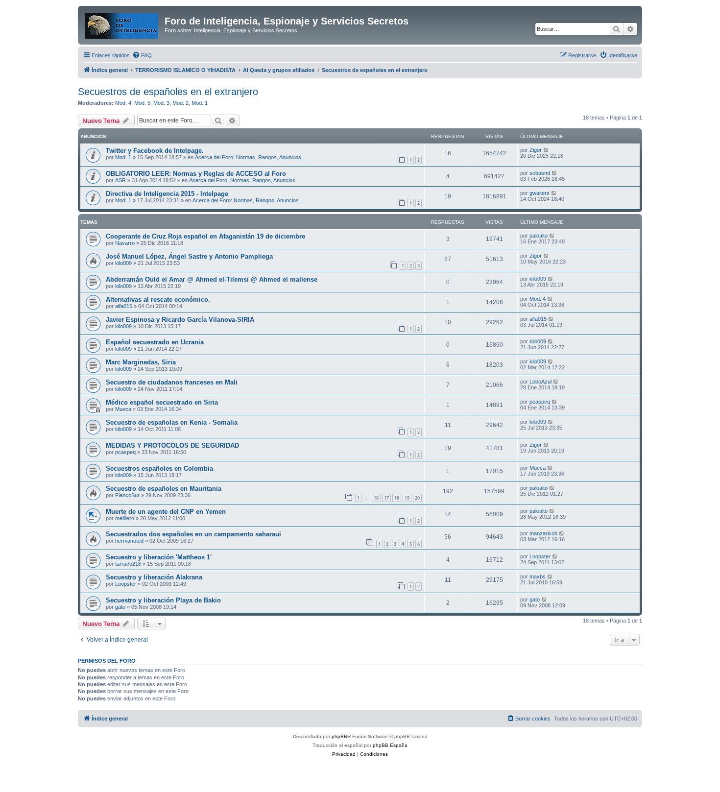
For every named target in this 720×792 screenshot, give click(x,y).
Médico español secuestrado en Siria (162, 402)
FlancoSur (127, 495)
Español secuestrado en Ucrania (155, 342)
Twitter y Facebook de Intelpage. (155, 150)
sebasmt (539, 173)
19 (407, 498)
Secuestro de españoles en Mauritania (163, 488)
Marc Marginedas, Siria (141, 362)
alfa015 (123, 306)
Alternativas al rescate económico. (158, 299)
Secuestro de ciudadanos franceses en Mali (172, 382)
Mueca (123, 409)
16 (376, 498)
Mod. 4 (123, 103)
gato (120, 607)
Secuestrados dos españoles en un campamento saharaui (193, 534)
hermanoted (129, 541)
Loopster (540, 556)
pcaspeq (539, 402)
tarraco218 (128, 564)
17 (386, 498)
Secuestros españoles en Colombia (159, 468)
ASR (120, 180)
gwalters (539, 193)
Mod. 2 (180, 103)
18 (396, 498)
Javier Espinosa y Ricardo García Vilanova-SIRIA (180, 319)
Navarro (125, 243)
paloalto (538, 236)
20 (417, 498)
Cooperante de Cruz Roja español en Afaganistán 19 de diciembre (205, 236)
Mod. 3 (161, 103)
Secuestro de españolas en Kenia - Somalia (172, 422)
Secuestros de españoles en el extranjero (168, 91)
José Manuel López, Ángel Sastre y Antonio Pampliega (189, 256)
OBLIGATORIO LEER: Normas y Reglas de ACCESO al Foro (196, 173)
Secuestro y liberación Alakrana (154, 577)
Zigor (535, 150)
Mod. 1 (200, 103)
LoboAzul (540, 381)
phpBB (339, 736)
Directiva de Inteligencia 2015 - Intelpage (167, 193)
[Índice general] (122, 24)
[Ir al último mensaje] (546, 150)
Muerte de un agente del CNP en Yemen (166, 511)
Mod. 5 (142, 103)
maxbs (537, 576)
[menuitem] (142, 55)
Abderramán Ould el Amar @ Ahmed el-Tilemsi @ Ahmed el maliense (211, 279)
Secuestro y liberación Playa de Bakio (163, 600)
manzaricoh (543, 533)
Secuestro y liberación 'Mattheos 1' (159, 557)
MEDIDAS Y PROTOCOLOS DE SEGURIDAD (172, 445)
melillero (124, 518)
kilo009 (123, 263)
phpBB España (390, 745)
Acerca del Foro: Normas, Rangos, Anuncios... (250, 157)
